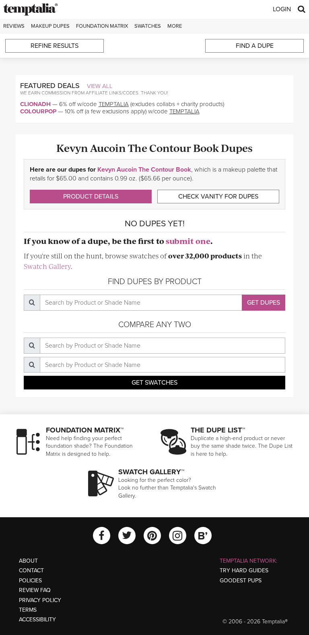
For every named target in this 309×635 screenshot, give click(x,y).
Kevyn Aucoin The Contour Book (144, 170)
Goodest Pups (241, 580)
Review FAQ (35, 590)
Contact (31, 570)
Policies (30, 580)
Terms (28, 609)
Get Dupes (263, 303)
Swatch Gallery (47, 266)
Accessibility (37, 619)
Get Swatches (154, 383)
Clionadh (35, 104)
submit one (188, 241)
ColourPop (38, 111)
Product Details (90, 197)
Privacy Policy (40, 600)
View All (100, 86)
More (174, 26)
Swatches (147, 26)
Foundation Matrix (102, 26)
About (28, 560)
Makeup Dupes (50, 26)
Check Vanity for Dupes (218, 197)
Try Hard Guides (244, 570)
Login (282, 9)
